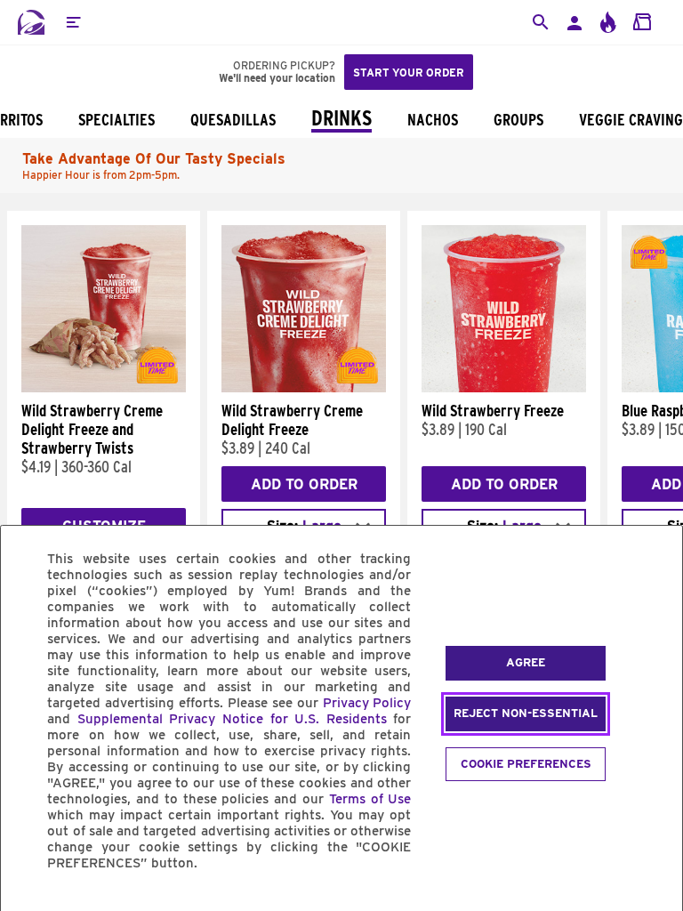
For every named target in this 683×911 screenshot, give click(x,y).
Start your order (408, 72)
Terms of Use (370, 799)
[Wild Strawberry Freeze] (504, 388)
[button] (73, 22)
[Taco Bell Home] (31, 22)
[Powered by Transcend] (29, 903)
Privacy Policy (367, 703)
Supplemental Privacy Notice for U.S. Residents (232, 719)
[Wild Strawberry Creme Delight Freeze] (303, 388)
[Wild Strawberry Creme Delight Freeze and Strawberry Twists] (103, 388)
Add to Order (304, 484)
